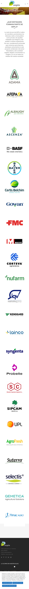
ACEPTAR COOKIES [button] (7, 582)
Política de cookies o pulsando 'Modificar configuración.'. (13, 579)
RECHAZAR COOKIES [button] (17, 582)
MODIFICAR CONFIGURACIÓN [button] (9, 585)
